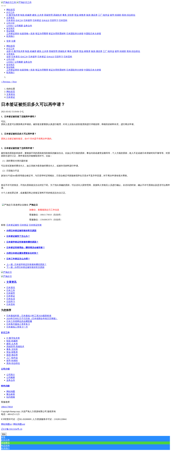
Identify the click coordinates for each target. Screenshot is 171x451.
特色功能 (5, 386)
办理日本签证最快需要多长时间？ (22, 253)
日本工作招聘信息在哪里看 (19, 321)
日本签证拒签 (35, 225)
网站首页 (10, 10)
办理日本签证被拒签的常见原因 (21, 230)
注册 (13, 41)
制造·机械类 (12, 341)
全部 (8, 51)
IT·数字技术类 (13, 338)
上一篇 (26, 264)
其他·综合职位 (13, 363)
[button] (10, 12)
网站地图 (10, 391)
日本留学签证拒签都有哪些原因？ (22, 242)
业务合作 (10, 380)
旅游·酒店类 (12, 355)
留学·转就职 (12, 360)
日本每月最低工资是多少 (18, 324)
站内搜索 (10, 397)
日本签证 (10, 97)
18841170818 (7, 407)
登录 (8, 41)
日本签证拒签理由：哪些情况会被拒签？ (25, 247)
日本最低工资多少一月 (17, 327)
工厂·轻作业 (12, 358)
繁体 (4, 434)
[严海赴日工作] (85, 2)
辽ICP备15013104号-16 (11, 429)
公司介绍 (5, 369)
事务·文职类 (12, 349)
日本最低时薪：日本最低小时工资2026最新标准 (28, 316)
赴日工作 (5, 332)
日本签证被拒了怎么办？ (18, 236)
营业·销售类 (12, 352)
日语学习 (10, 301)
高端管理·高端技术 (15, 346)
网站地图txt (6, 424)
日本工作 (10, 290)
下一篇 (25, 267)
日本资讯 (10, 287)
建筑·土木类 (12, 344)
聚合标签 (10, 394)
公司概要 (10, 377)
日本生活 (10, 299)
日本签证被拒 (12, 225)
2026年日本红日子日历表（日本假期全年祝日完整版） (32, 318)
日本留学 (10, 293)
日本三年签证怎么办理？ (18, 259)
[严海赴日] (6, 272)
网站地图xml (19, 424)
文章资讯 (10, 94)
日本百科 (10, 304)
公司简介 (10, 374)
